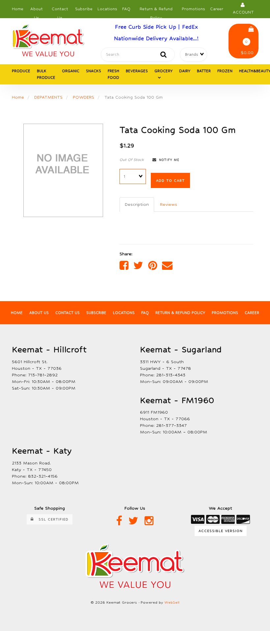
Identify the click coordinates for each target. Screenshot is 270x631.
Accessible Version (221, 531)
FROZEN (224, 71)
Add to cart (170, 180)
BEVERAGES (137, 71)
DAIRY (184, 71)
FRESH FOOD (113, 74)
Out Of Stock (132, 159)
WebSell (171, 602)
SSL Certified (51, 519)
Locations (107, 9)
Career (216, 9)
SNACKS (93, 71)
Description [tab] (137, 204)
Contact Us (60, 11)
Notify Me (167, 160)
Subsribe (84, 9)
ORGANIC (70, 71)
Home (17, 9)
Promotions (193, 9)
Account (243, 9)
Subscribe (96, 312)
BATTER (204, 71)
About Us (36, 11)
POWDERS (83, 97)
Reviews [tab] (168, 204)
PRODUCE (21, 71)
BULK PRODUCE (46, 74)
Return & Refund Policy (156, 11)
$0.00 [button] (247, 47)
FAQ (126, 9)
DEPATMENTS (48, 97)
